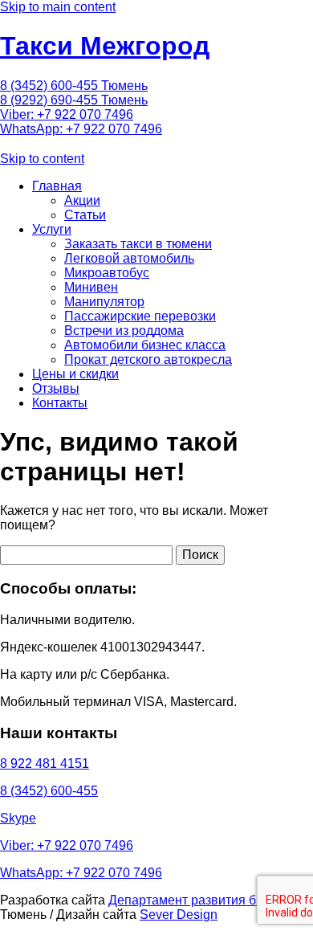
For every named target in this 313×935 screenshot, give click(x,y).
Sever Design (178, 914)
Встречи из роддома (124, 330)
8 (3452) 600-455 (49, 791)
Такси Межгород (104, 45)
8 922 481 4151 (44, 763)
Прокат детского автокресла (148, 359)
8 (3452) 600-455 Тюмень (74, 85)
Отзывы (55, 388)
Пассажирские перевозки (140, 316)
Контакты (59, 403)
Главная (57, 186)
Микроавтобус (106, 273)
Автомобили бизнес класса (145, 345)
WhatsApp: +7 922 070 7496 (81, 129)
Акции (82, 200)
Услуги (51, 229)
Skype (18, 818)
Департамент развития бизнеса (202, 900)
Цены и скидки (75, 374)
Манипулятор (104, 301)
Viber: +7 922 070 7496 (66, 114)
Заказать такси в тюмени (138, 244)
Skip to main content (58, 7)
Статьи (85, 215)
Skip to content (42, 158)
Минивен (91, 287)
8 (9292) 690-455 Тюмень (74, 100)
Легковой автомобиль (129, 258)
